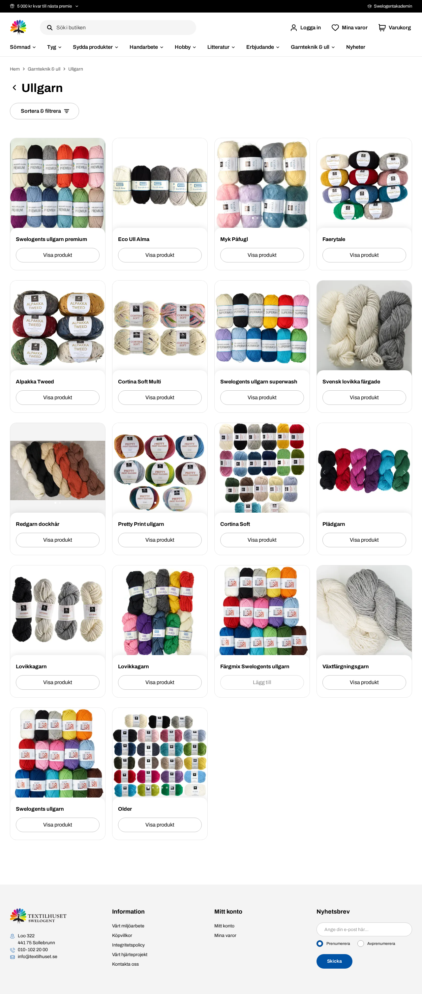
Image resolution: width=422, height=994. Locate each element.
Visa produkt (57, 255)
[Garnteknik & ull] (14, 88)
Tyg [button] (51, 47)
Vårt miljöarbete (128, 925)
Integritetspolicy (128, 945)
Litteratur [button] (218, 47)
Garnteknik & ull (44, 69)
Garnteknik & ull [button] (310, 47)
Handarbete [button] (144, 47)
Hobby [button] (183, 47)
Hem (15, 69)
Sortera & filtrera (41, 111)
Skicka (334, 961)
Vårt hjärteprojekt (129, 954)
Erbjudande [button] (260, 47)
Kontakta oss (125, 964)
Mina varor (225, 935)
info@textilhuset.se (37, 956)
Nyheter (355, 47)
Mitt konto (224, 925)
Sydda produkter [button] (93, 47)
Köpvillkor (122, 935)
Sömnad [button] (20, 47)
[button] (305, 28)
